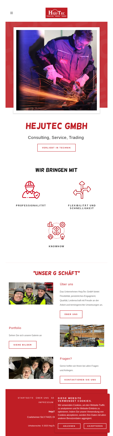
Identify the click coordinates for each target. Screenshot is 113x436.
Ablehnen (69, 426)
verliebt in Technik (56, 148)
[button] (16, 13)
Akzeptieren (95, 426)
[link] (56, 12)
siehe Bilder (23, 345)
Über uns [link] (42, 398)
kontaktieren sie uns (80, 380)
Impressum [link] (46, 402)
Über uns (71, 314)
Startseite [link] (26, 398)
